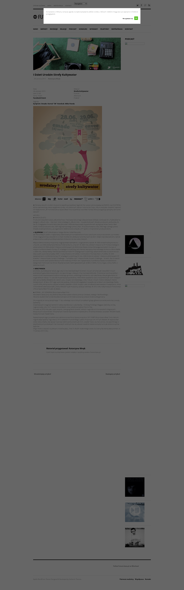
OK (136, 18)
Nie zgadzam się (128, 18)
